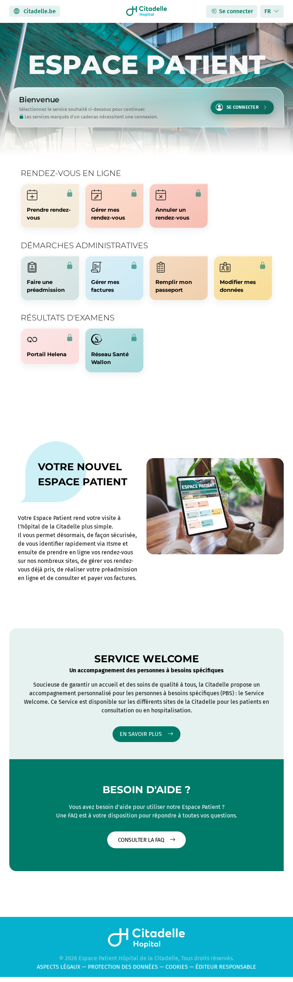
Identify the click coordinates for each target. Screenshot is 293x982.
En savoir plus (141, 734)
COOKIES (176, 966)
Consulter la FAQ (141, 839)
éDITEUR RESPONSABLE (225, 966)
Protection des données (123, 966)
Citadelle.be (39, 11)
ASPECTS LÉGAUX (58, 966)
